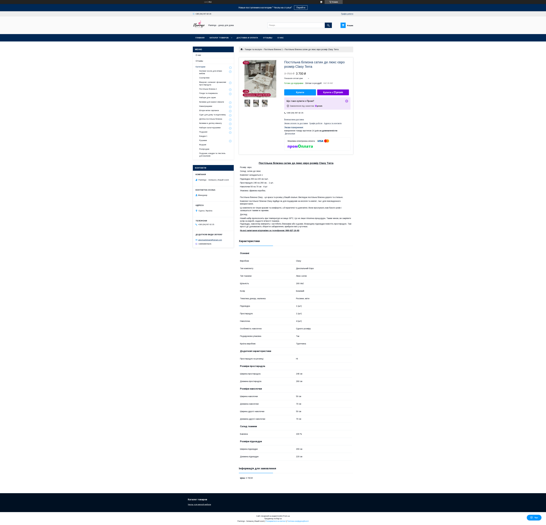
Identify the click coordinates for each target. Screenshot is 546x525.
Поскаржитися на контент (275, 521)
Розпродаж (204, 149)
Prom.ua (286, 516)
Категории (200, 67)
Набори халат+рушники (210, 128)
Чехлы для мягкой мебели (199, 504)
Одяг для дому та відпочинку (212, 115)
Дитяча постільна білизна (210, 119)
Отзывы (267, 38)
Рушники (203, 140)
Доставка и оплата (247, 38)
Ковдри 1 (203, 136)
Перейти (300, 7)
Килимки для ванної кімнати (211, 102)
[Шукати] (328, 25)
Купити (300, 92)
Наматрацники (205, 106)
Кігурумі (202, 145)
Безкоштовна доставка (294, 119)
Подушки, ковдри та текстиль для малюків (212, 154)
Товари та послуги (253, 49)
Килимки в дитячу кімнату (210, 123)
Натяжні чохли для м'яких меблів (210, 72)
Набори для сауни (207, 97)
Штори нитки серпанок (209, 110)
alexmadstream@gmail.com (210, 240)
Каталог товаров (219, 38)
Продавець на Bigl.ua (273, 519)
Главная (199, 38)
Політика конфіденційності (298, 521)
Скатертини (204, 78)
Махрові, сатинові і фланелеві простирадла (212, 83)
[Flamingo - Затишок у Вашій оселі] (199, 30)
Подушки (203, 132)
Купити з (328, 92)
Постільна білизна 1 (273, 49)
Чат (536, 517)
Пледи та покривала (208, 93)
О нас (280, 38)
